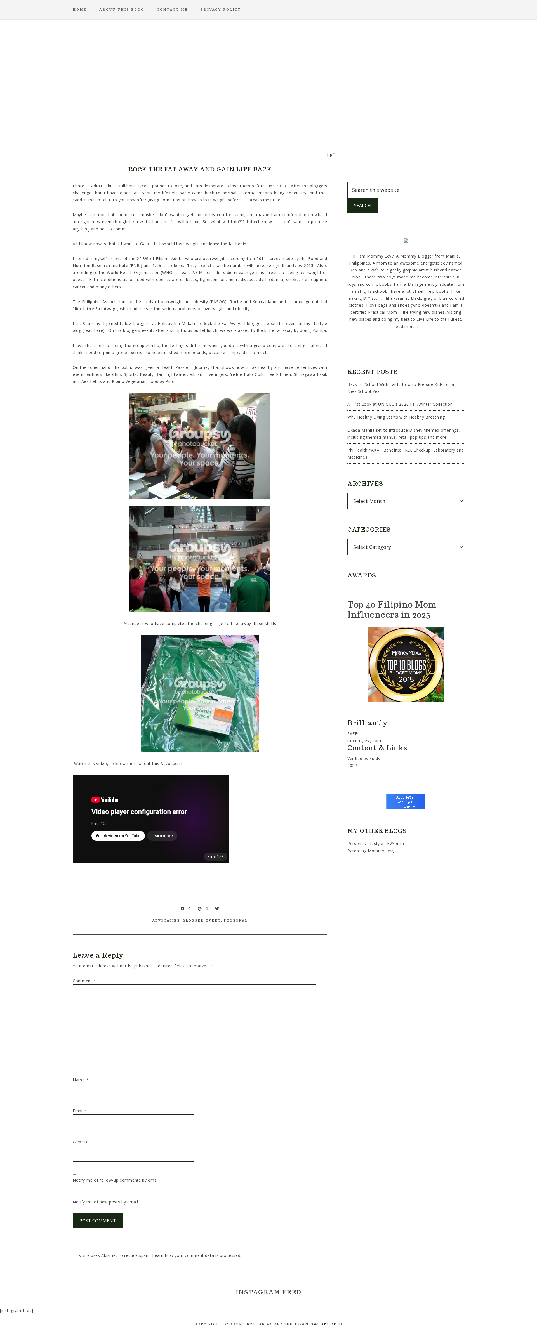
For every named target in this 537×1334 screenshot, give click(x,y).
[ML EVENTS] (215, 124)
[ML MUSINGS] (268, 124)
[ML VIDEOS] (376, 124)
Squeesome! (327, 1324)
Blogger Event (202, 920)
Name (80, 1079)
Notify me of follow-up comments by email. (116, 1180)
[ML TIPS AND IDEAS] (349, 124)
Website (81, 1141)
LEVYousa (394, 843)
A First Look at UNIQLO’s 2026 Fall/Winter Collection (400, 404)
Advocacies (166, 920)
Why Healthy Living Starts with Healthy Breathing (396, 417)
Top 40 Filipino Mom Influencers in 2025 (391, 609)
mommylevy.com (364, 740)
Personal (236, 920)
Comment (84, 980)
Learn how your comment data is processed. (196, 1255)
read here (93, 330)
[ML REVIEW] (295, 124)
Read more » (406, 326)
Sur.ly (374, 758)
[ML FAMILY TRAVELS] (241, 124)
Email (80, 1110)
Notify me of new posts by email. (106, 1202)
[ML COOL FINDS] (188, 124)
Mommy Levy (268, 64)
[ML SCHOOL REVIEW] (322, 124)
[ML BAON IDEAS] (161, 124)
